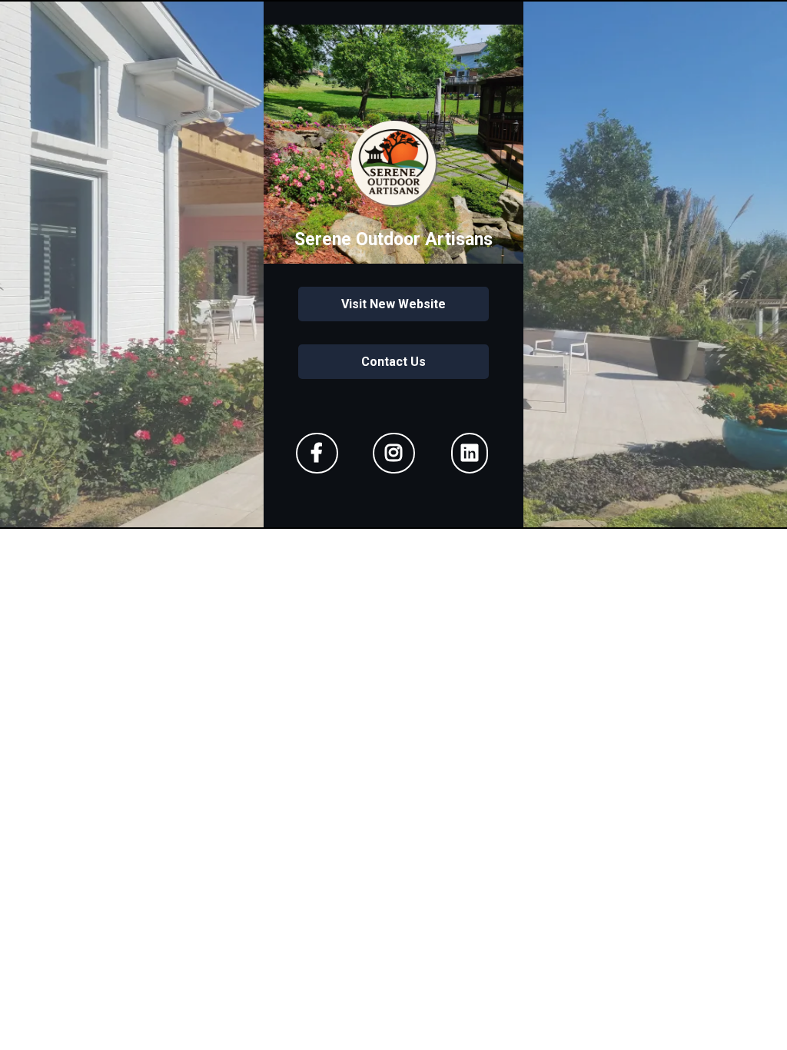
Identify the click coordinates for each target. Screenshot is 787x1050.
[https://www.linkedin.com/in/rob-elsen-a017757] (469, 453)
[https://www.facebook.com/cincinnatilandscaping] (317, 453)
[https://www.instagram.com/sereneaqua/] (394, 453)
